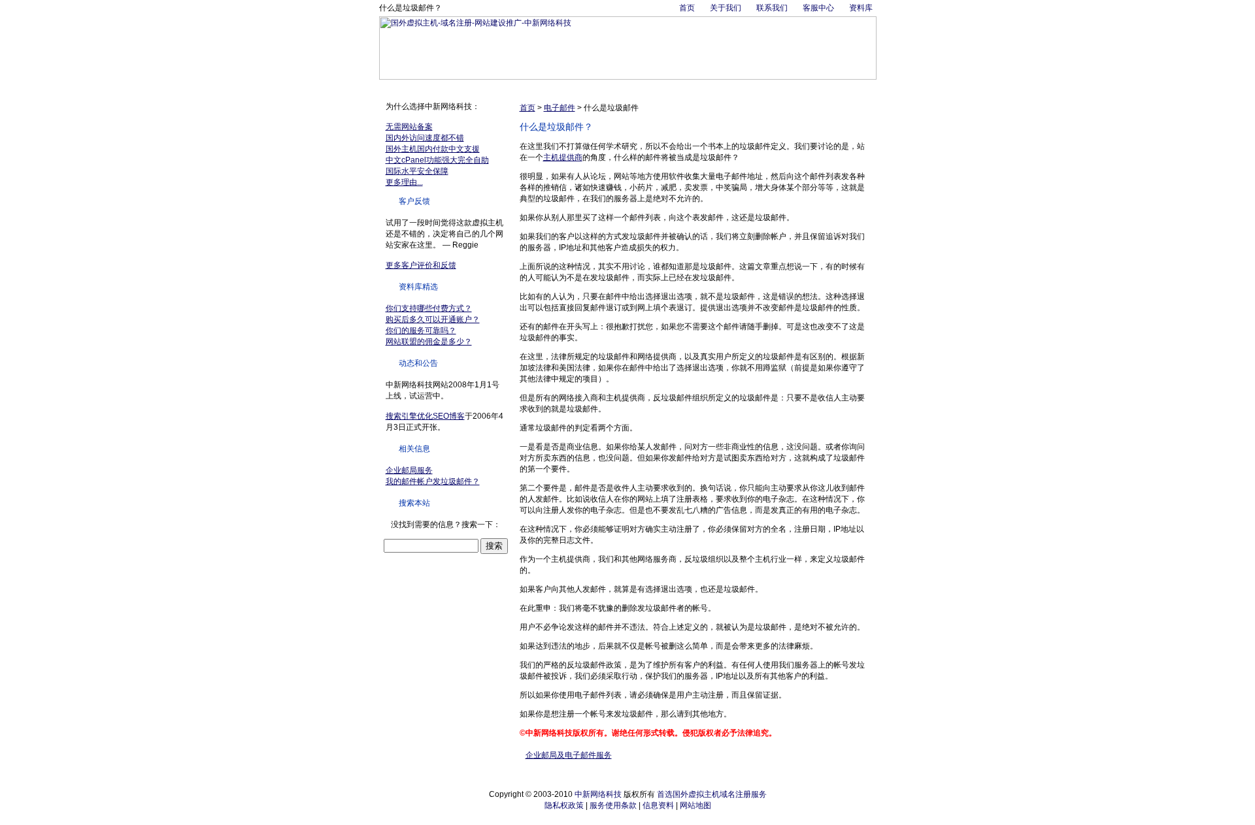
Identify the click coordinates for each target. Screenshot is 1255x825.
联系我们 (772, 7)
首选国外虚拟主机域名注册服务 (712, 794)
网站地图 (695, 805)
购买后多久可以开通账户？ (433, 319)
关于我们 (725, 7)
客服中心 (818, 7)
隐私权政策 (564, 805)
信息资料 (658, 805)
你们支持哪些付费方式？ (429, 308)
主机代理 (758, 87)
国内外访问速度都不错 (425, 137)
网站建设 (683, 87)
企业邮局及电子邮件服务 (569, 755)
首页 (687, 7)
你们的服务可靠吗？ (421, 330)
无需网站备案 (409, 126)
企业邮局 (534, 87)
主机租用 (609, 87)
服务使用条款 (613, 805)
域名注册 (460, 87)
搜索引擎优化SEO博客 (425, 416)
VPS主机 (646, 87)
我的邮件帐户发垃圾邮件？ (433, 481)
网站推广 (721, 87)
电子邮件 (559, 107)
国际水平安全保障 (417, 171)
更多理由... (404, 182)
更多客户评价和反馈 (421, 265)
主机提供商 (562, 157)
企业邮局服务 (409, 470)
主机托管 (572, 87)
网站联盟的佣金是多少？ (429, 341)
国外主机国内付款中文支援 (433, 149)
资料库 (861, 7)
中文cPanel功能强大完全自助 (437, 160)
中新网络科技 (598, 794)
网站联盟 (795, 87)
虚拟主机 (497, 87)
